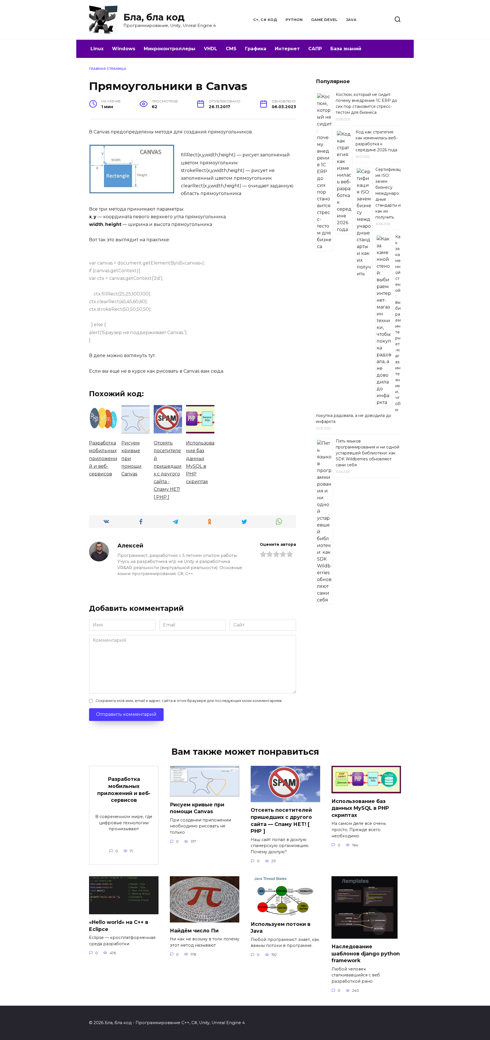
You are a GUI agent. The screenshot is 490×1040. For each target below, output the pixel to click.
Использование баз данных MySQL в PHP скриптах (360, 808)
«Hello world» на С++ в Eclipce (118, 925)
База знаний (345, 48)
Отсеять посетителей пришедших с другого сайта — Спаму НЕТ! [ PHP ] (281, 820)
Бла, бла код (154, 17)
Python (294, 20)
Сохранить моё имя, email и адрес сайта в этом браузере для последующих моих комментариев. (189, 701)
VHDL (210, 48)
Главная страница (107, 69)
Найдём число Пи (194, 930)
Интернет (287, 48)
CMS (231, 48)
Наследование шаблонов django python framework (365, 953)
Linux (97, 48)
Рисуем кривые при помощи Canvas (197, 807)
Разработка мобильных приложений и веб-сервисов (124, 789)
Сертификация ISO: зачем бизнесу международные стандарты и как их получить (388, 193)
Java (351, 20)
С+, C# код (265, 20)
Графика (255, 48)
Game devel (324, 20)
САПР (315, 48)
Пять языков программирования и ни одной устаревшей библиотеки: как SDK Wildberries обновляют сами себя (367, 453)
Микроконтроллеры (169, 48)
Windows (123, 48)
